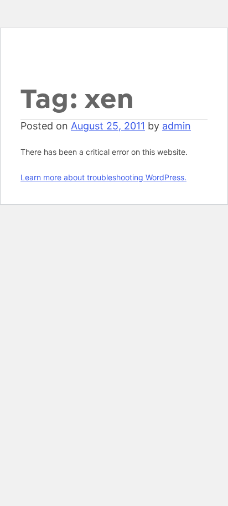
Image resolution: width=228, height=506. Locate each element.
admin (176, 126)
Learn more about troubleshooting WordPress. (103, 177)
